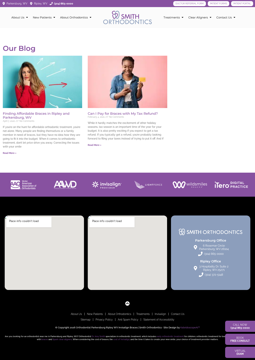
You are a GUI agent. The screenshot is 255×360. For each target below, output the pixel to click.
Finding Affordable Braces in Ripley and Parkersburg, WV (36, 116)
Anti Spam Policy (128, 319)
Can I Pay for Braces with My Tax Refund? (123, 114)
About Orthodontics (74, 17)
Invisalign (160, 314)
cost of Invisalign (121, 339)
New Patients (42, 17)
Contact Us (224, 17)
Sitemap (86, 319)
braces (44, 339)
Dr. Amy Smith (98, 336)
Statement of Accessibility (158, 319)
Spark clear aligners (62, 339)
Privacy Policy (104, 319)
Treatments (172, 17)
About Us (17, 17)
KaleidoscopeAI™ (190, 327)
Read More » (9, 153)
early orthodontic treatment (170, 336)
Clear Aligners (198, 17)
